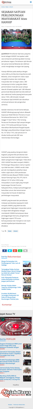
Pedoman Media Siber (19, 404)
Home (3, 7)
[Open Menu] (30, 2)
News (9, 231)
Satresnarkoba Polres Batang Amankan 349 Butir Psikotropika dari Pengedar (11, 369)
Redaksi (10, 404)
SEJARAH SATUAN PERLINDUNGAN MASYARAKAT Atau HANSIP (14, 17)
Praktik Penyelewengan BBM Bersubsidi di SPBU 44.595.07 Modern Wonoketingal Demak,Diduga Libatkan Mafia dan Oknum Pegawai (10, 363)
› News (6, 7)
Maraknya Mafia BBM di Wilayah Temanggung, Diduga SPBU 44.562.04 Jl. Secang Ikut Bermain (10, 378)
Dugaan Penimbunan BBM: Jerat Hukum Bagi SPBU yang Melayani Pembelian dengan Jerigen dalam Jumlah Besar (11, 346)
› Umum (11, 7)
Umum (16, 231)
